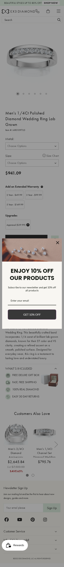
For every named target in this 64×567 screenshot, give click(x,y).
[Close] (57, 242)
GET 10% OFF (32, 314)
